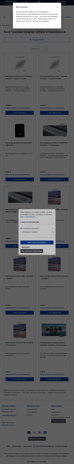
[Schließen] (57, 7)
